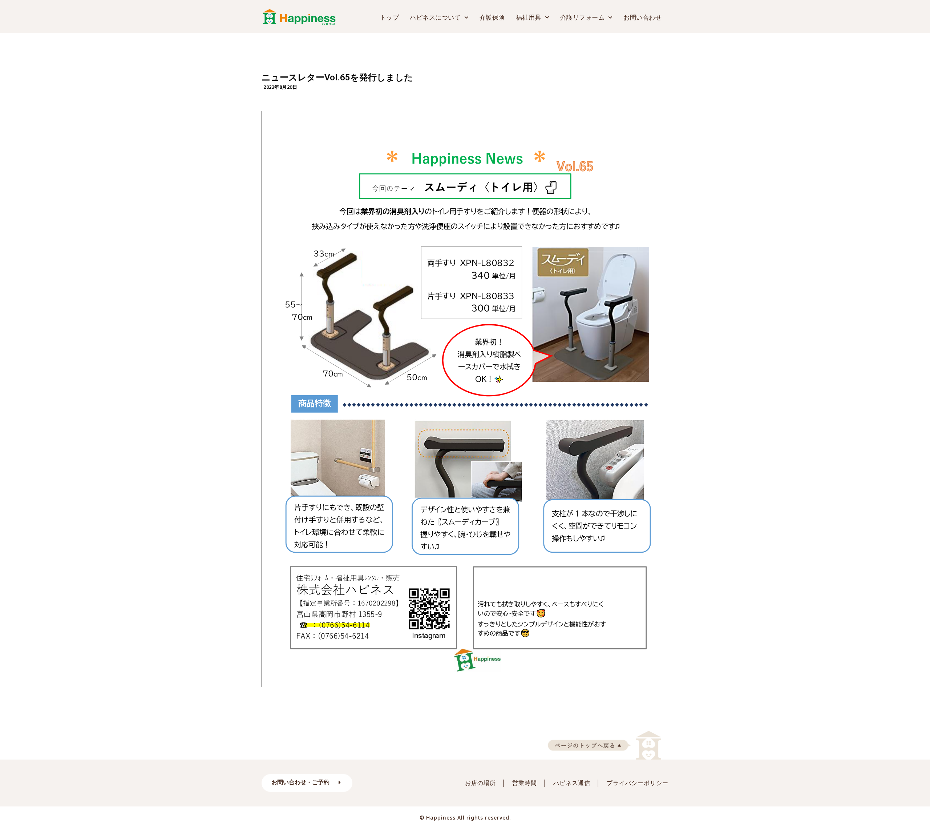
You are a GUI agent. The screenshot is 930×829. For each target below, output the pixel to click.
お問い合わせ (642, 17)
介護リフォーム (582, 17)
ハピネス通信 (571, 783)
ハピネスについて (435, 17)
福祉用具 (528, 17)
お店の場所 (480, 783)
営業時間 (524, 783)
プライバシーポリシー (637, 783)
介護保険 (492, 17)
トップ (389, 17)
